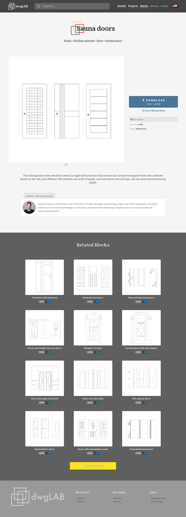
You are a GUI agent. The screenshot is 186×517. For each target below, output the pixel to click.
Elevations (141, 128)
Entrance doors (113, 40)
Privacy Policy (157, 501)
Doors (99, 40)
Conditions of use (158, 498)
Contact (164, 5)
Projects (133, 6)
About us (154, 5)
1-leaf (140, 124)
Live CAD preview (154, 110)
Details (122, 6)
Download (155, 101)
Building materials (84, 40)
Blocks (144, 6)
